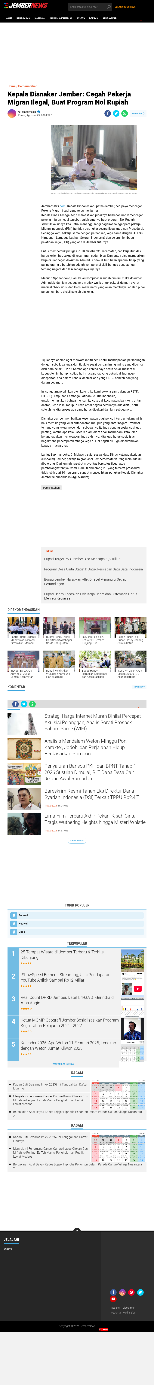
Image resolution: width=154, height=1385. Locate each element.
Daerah (93, 18)
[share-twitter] (116, 113)
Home (9, 18)
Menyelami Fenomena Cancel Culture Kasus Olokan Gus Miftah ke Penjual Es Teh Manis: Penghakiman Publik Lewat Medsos (50, 1100)
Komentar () (138, 113)
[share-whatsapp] (124, 113)
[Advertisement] (77, 51)
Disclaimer (129, 1307)
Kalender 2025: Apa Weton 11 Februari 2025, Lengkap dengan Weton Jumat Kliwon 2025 (68, 1045)
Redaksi (115, 1307)
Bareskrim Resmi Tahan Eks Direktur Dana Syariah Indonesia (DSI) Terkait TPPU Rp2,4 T (92, 794)
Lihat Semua (77, 840)
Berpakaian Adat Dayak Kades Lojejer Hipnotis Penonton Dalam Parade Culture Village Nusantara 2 (77, 1114)
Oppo (22, 931)
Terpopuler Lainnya (63, 1064)
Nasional (40, 18)
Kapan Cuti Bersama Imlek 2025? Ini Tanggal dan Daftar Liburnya (50, 1086)
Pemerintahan (27, 86)
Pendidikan (23, 18)
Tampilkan (138, 687)
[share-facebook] (107, 113)
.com (62, 206)
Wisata (81, 18)
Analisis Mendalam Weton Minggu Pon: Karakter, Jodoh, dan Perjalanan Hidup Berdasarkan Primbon (86, 747)
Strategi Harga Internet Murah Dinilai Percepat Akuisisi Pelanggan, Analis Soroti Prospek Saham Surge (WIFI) (93, 722)
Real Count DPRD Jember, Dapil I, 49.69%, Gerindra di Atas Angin (68, 1000)
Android (23, 915)
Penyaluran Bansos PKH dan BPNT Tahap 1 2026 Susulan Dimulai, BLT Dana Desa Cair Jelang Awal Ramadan (90, 772)
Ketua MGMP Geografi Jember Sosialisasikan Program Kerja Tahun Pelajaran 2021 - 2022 (70, 1023)
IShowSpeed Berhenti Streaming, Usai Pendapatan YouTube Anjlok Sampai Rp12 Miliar (65, 977)
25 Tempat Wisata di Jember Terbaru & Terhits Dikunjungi (62, 955)
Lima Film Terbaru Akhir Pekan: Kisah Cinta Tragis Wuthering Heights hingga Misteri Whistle (95, 819)
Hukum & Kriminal (61, 18)
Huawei (23, 923)
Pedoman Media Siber (123, 1312)
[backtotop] (77, 1231)
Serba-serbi (110, 18)
